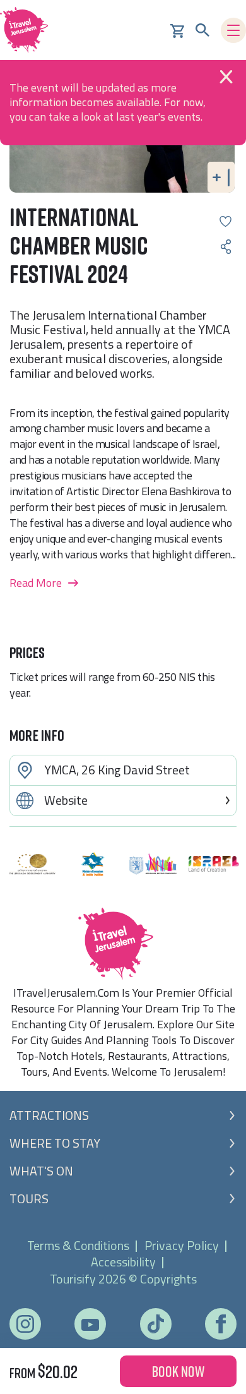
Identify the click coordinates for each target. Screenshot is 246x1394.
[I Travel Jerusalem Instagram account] (25, 1324)
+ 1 (221, 177)
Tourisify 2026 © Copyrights (123, 1279)
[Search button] (202, 30)
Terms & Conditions (78, 1245)
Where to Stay (54, 1143)
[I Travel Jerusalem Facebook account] (220, 1323)
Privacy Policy (181, 1245)
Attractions (49, 1115)
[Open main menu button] (233, 30)
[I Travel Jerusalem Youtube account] (90, 1324)
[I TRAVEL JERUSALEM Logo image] (28, 30)
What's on (41, 1171)
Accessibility (123, 1261)
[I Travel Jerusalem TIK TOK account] (155, 1323)
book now (178, 1371)
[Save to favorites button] (225, 221)
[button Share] (225, 247)
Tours (29, 1199)
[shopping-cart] (177, 29)
